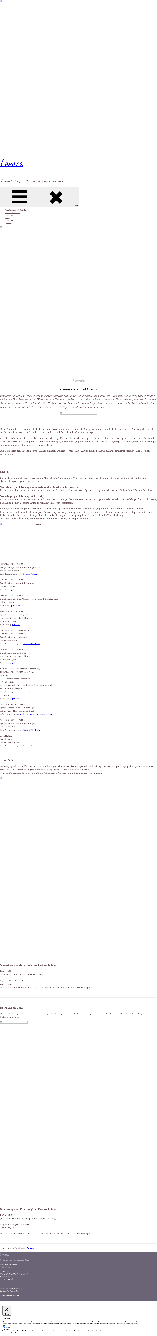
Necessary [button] (4, 1325)
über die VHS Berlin (31, 643)
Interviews (9, 215)
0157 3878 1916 (13, 1291)
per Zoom (15, 589)
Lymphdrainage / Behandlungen (17, 210)
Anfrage (30, 1248)
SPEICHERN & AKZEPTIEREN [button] (11, 1333)
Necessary (7, 1327)
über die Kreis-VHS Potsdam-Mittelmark (36, 714)
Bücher (7, 218)
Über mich (9, 220)
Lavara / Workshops (12, 212)
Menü (76, 205)
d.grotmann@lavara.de (13, 1288)
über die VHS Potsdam (28, 573)
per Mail (16, 624)
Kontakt (8, 223)
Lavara (11, 163)
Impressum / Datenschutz (10, 1295)
